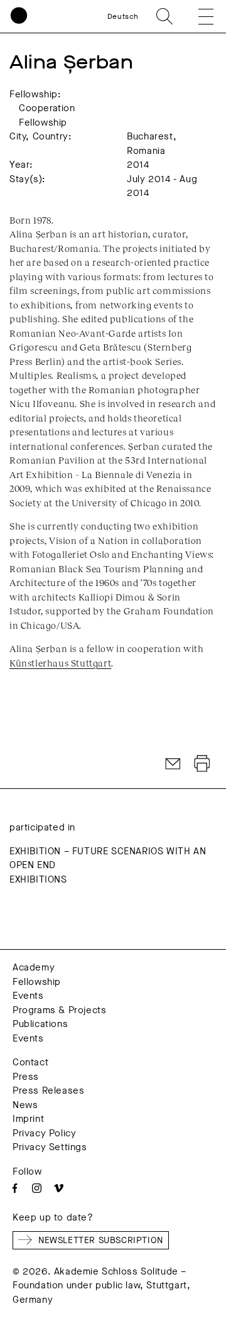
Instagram (36, 1188)
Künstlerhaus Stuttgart (60, 662)
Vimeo (58, 1188)
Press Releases (48, 1090)
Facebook (14, 1188)
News (25, 1105)
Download (202, 763)
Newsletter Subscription (100, 1240)
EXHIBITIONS (38, 879)
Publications (40, 1024)
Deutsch (123, 16)
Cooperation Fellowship (47, 115)
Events (28, 995)
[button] (197, 16)
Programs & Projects (59, 1010)
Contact (30, 1062)
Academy (34, 967)
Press (26, 1076)
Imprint (28, 1118)
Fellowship (37, 982)
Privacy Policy (44, 1133)
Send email (173, 763)
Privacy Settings (50, 1147)
